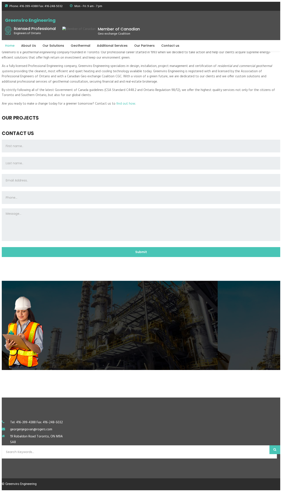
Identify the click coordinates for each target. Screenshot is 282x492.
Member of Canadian (119, 29)
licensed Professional (35, 28)
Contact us (170, 45)
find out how (125, 103)
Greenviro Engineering (30, 20)
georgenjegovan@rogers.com (31, 429)
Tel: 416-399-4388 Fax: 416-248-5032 (36, 422)
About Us (28, 45)
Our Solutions (53, 45)
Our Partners (144, 45)
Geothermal (80, 45)
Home (10, 45)
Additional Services (112, 45)
